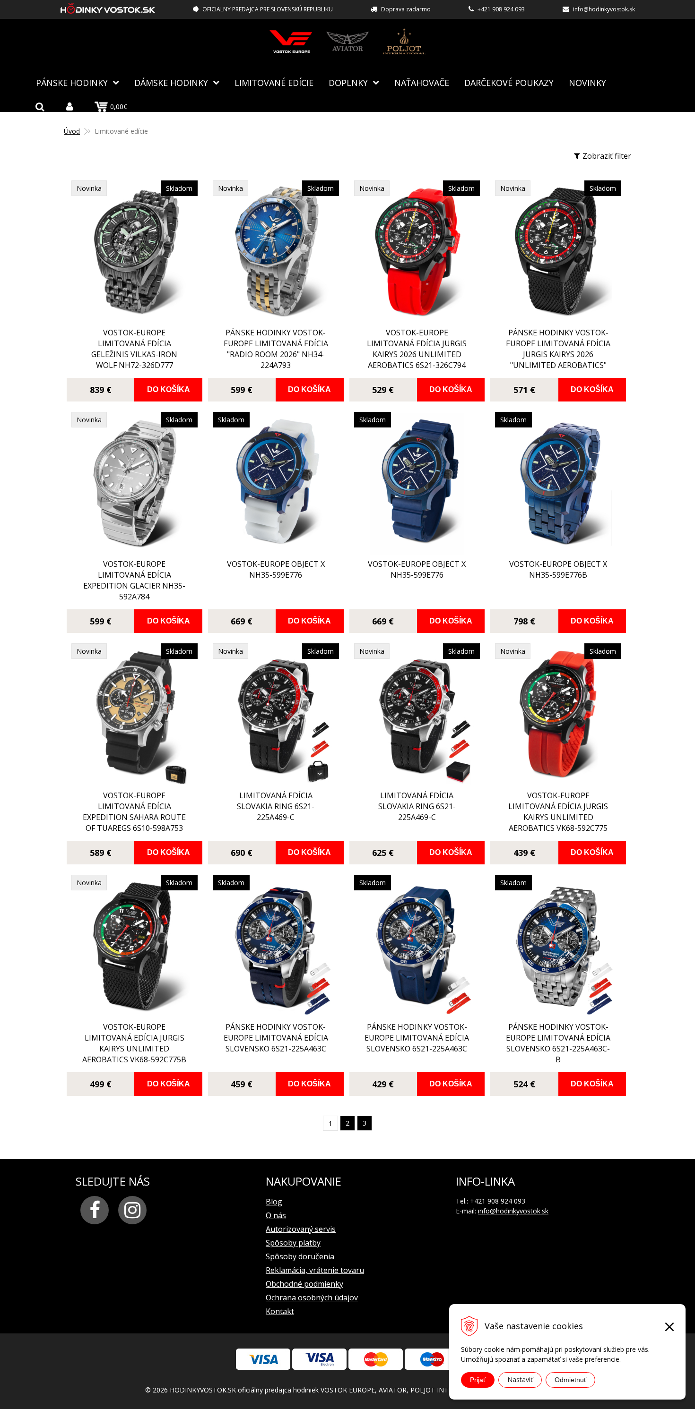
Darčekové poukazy (509, 82)
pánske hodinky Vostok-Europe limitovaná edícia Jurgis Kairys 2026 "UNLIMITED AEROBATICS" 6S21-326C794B (558, 354)
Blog (274, 1201)
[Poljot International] (404, 41)
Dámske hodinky (171, 82)
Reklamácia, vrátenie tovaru (315, 1270)
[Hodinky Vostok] (290, 41)
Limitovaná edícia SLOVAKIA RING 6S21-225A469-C (275, 806)
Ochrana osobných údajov (312, 1297)
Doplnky (348, 82)
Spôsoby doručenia (300, 1256)
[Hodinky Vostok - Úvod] (108, 10)
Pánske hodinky (72, 82)
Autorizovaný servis (301, 1229)
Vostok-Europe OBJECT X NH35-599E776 (276, 569)
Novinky (587, 82)
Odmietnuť (570, 1379)
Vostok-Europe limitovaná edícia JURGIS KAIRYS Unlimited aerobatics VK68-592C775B (134, 1043)
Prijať (478, 1379)
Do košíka (168, 389)
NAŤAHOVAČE (421, 82)
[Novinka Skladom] (134, 317)
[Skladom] (276, 548)
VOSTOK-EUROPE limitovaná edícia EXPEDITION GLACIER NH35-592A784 (134, 580)
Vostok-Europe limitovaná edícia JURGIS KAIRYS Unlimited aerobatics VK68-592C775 (558, 811)
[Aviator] (347, 41)
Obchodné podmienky (304, 1284)
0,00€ (118, 106)
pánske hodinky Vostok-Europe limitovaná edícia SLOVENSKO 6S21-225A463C (276, 1038)
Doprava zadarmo (406, 9)
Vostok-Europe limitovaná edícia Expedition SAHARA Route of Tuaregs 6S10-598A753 (134, 811)
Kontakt (280, 1311)
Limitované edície (274, 82)
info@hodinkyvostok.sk (604, 9)
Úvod (72, 131)
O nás (276, 1215)
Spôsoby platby (293, 1243)
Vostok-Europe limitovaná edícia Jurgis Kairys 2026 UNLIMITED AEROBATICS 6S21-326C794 (417, 348)
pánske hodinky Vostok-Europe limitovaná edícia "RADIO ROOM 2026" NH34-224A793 (276, 348)
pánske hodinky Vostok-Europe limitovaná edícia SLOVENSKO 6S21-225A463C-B (558, 1043)
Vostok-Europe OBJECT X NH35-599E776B (558, 569)
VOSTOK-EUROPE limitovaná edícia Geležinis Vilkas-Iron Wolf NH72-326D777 (134, 348)
